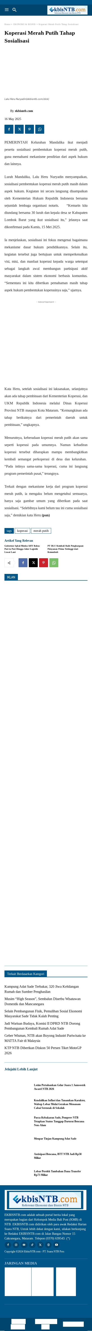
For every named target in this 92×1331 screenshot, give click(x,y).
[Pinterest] (29, 129)
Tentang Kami (73, 1324)
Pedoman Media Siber (47, 1324)
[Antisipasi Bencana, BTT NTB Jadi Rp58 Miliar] (16, 1156)
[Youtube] (56, 1244)
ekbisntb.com (24, 111)
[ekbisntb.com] (7, 111)
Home (7, 24)
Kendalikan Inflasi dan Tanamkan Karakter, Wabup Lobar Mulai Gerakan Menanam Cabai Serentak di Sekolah (59, 1104)
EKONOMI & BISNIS (24, 24)
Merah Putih (41, 530)
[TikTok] (32, 1244)
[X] (19, 129)
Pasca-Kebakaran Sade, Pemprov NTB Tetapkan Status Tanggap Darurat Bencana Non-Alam (59, 1121)
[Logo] (67, 10)
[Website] (48, 1244)
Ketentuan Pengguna (18, 1324)
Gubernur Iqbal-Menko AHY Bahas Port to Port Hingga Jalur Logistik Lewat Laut (22, 549)
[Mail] (24, 1244)
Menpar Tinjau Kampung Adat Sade (55, 1138)
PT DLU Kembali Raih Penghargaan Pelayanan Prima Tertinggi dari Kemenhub (66, 549)
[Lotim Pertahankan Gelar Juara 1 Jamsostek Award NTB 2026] (16, 1087)
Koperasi (22, 530)
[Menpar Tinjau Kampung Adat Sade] (16, 1138)
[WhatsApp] (39, 129)
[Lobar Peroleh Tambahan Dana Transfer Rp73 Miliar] (16, 1173)
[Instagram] (16, 1244)
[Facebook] (8, 129)
